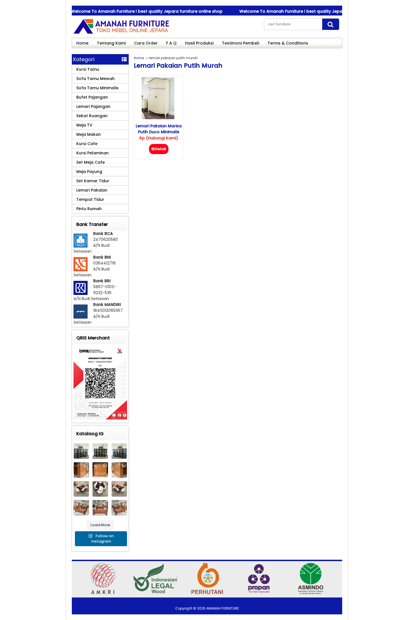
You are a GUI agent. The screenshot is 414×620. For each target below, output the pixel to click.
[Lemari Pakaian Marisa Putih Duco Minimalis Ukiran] (159, 118)
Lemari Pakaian (91, 190)
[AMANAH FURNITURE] (121, 33)
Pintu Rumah (89, 209)
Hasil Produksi (199, 43)
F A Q (171, 43)
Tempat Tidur (90, 199)
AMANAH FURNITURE (222, 608)
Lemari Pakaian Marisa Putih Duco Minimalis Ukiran (159, 132)
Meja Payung (89, 171)
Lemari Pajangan (93, 106)
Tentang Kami (111, 43)
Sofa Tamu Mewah (95, 78)
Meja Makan (88, 134)
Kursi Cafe (86, 143)
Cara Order (146, 43)
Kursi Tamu (87, 69)
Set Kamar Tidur (92, 181)
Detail (160, 149)
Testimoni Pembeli (240, 43)
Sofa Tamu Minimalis (97, 88)
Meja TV (84, 125)
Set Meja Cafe (90, 162)
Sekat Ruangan (92, 116)
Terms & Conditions (288, 43)
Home (82, 43)
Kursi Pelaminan (92, 153)
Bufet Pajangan (92, 97)
